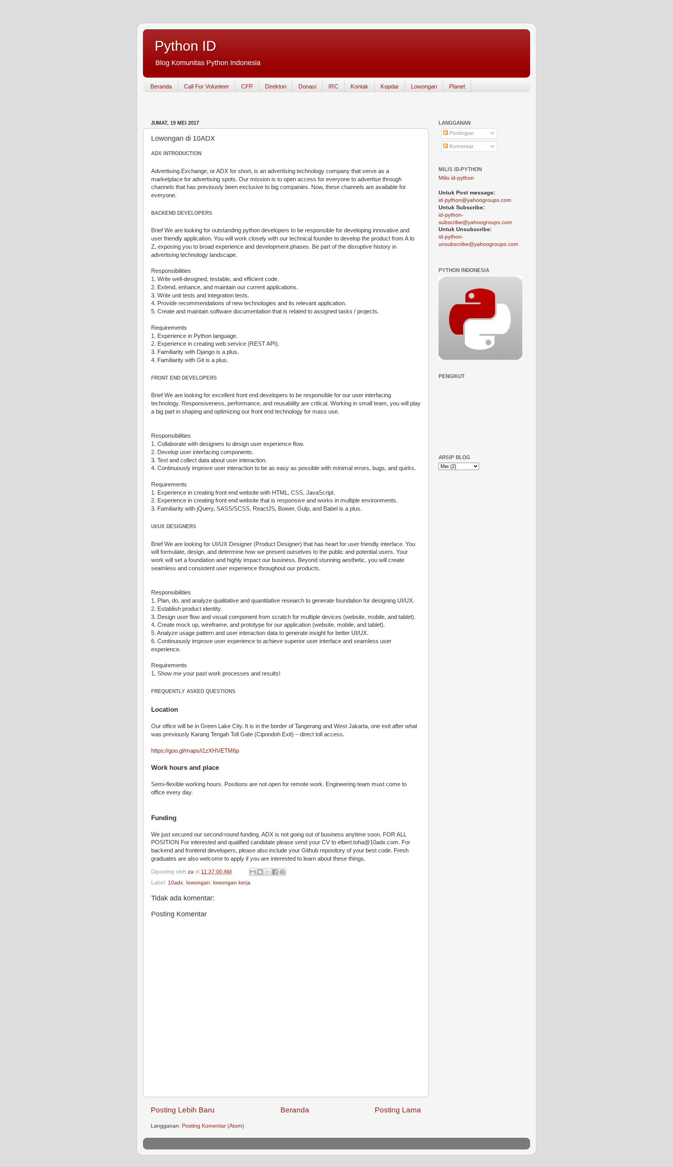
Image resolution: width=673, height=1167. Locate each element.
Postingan (461, 133)
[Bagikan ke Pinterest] (282, 872)
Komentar (461, 146)
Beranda (161, 86)
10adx (175, 883)
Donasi (307, 86)
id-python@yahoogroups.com (475, 200)
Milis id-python (456, 178)
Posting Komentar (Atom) (213, 1126)
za (191, 872)
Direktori (275, 86)
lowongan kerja (231, 883)
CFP (247, 86)
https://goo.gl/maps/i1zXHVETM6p (195, 751)
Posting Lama (398, 1110)
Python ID (185, 46)
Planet (457, 86)
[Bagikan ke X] (267, 872)
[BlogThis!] (260, 872)
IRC (333, 86)
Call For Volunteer (206, 86)
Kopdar (390, 86)
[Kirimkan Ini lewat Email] (253, 872)
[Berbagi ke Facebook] (275, 872)
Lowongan (424, 86)
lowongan (198, 883)
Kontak (359, 86)
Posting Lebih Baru (183, 1110)
